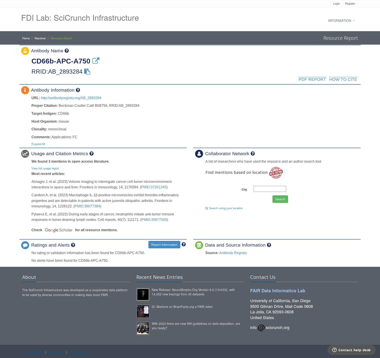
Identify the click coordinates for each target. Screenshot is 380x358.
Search (280, 199)
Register (350, 3)
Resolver (40, 38)
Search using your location (225, 208)
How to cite (343, 79)
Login (336, 3)
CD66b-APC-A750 (60, 61)
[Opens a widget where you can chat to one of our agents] (351, 350)
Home (26, 38)
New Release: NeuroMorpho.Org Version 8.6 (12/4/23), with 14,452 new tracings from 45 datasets (193, 291)
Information (339, 20)
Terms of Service (78, 352)
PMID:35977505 (154, 220)
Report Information (164, 244)
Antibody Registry (233, 253)
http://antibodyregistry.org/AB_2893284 (71, 98)
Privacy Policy (56, 352)
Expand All (38, 144)
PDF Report (312, 79)
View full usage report (45, 168)
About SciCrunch (33, 352)
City (244, 189)
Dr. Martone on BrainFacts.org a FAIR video (182, 306)
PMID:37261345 (153, 187)
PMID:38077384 (87, 206)
